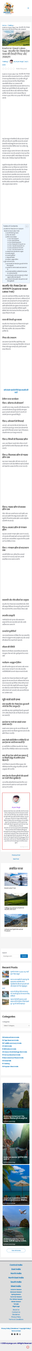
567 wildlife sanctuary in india (11, 1043)
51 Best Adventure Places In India (12, 1058)
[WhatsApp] (20, 1334)
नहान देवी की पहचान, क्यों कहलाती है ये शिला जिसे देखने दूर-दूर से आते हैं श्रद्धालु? (19, 1001)
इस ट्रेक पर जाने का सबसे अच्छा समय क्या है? (17, 268)
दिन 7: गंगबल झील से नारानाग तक (16, 249)
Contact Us (16, 1312)
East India (16, 1269)
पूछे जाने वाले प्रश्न (9, 261)
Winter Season (16, 1302)
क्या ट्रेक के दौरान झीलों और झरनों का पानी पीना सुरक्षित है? (17, 280)
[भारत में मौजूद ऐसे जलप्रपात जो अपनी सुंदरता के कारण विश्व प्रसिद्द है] (5, 994)
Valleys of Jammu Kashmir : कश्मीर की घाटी (14, 909)
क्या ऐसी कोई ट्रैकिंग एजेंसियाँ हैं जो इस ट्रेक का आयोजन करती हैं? (17, 272)
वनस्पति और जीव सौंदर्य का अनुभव (15, 251)
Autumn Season (16, 1289)
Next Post (16, 859)
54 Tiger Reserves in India (10, 1040)
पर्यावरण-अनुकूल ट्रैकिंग (12, 259)
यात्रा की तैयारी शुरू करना (12, 233)
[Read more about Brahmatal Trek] (16, 879)
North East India (16, 1277)
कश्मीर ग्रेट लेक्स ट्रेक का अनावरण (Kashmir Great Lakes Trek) (13, 230)
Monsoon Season (16, 1292)
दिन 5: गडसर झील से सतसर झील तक (16, 246)
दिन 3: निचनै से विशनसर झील (15, 242)
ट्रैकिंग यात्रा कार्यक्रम (12, 237)
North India (16, 1273)
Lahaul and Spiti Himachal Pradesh (13, 930)
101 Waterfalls (6, 1061)
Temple (16, 1304)
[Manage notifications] (27, 1347)
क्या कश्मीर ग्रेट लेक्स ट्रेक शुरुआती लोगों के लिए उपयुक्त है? (17, 264)
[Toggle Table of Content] (26, 226)
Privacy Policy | (6, 1328)
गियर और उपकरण (11, 235)
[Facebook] (12, 1334)
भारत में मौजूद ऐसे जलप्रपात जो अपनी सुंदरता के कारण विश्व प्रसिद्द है (20, 994)
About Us (16, 1310)
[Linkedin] (17, 1334)
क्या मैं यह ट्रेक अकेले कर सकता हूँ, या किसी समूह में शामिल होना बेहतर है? (17, 276)
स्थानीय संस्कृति (10, 253)
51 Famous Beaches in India (11, 1055)
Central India (16, 1265)
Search (4, 953)
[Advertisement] (16, 120)
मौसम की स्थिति (10, 257)
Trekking (4, 62)
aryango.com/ (24, 847)
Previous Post (16, 855)
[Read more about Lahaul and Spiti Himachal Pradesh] (16, 920)
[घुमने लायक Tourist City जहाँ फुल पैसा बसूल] (5, 974)
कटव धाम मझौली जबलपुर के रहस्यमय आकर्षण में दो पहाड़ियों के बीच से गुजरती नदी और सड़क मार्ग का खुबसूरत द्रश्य (15, 984)
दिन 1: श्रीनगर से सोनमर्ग (13, 239)
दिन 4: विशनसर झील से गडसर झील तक (17, 244)
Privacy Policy (16, 1317)
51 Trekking (6, 1064)
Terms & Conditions (16, 1319)
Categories (5, 1022)
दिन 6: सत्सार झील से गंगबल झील (16, 248)
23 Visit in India (7, 1046)
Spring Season (16, 1294)
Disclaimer (16, 1314)
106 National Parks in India (10, 1037)
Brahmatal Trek (10, 888)
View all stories (16, 1250)
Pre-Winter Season (16, 1299)
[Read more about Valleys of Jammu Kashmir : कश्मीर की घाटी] (16, 899)
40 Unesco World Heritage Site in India (14, 1052)
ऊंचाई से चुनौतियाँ (11, 255)
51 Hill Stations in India (9, 1049)
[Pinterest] (14, 1334)
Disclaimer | (15, 1328)
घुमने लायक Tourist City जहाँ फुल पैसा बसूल (19, 973)
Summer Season (16, 1297)
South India (16, 1281)
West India (16, 1286)
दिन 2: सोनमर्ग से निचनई (14, 240)
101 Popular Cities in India (10, 1066)
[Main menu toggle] (28, 8)
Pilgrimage (16, 1306)
